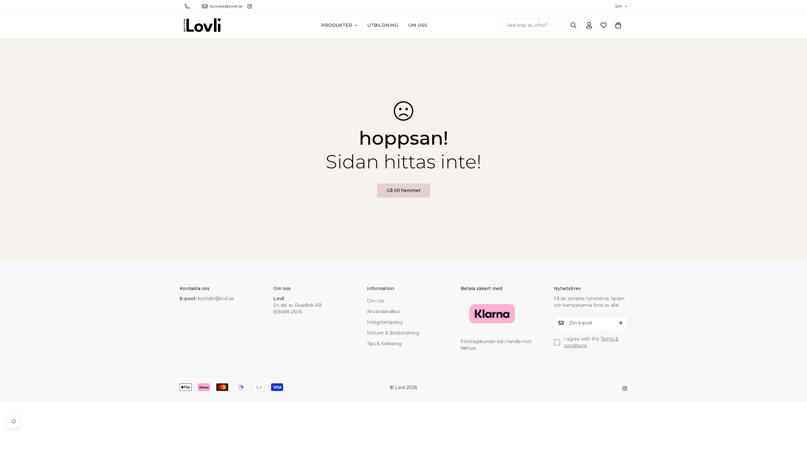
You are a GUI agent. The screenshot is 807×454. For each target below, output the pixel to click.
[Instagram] (249, 6)
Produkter (336, 25)
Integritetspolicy (385, 322)
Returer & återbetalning (393, 333)
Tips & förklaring (384, 343)
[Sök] (573, 25)
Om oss (417, 25)
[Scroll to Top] (794, 419)
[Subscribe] (620, 322)
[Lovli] (202, 25)
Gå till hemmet (404, 190)
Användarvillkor (383, 311)
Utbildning (382, 25)
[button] (618, 25)
